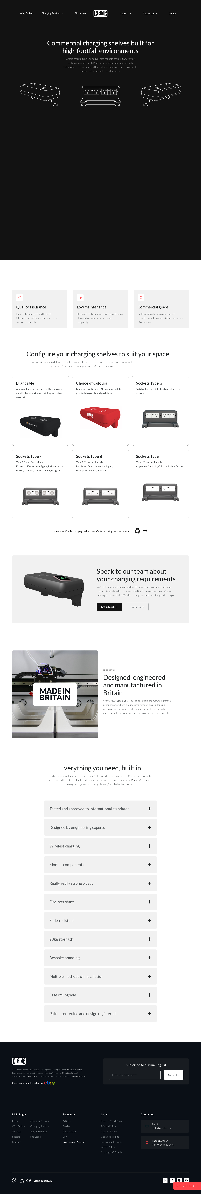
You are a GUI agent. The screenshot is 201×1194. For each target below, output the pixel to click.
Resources (148, 13)
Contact (173, 13)
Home (15, 1121)
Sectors (124, 13)
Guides (66, 1126)
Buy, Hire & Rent (39, 1131)
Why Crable (26, 13)
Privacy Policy (108, 1126)
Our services (137, 606)
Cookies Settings (110, 1136)
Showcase (80, 13)
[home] (100, 13)
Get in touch (109, 606)
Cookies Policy (109, 1131)
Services (16, 1131)
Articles (67, 1121)
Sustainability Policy (111, 1141)
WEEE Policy (108, 1147)
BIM (65, 1136)
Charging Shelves (39, 1121)
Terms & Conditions (111, 1121)
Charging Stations (51, 13)
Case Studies (69, 1131)
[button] (53, 13)
